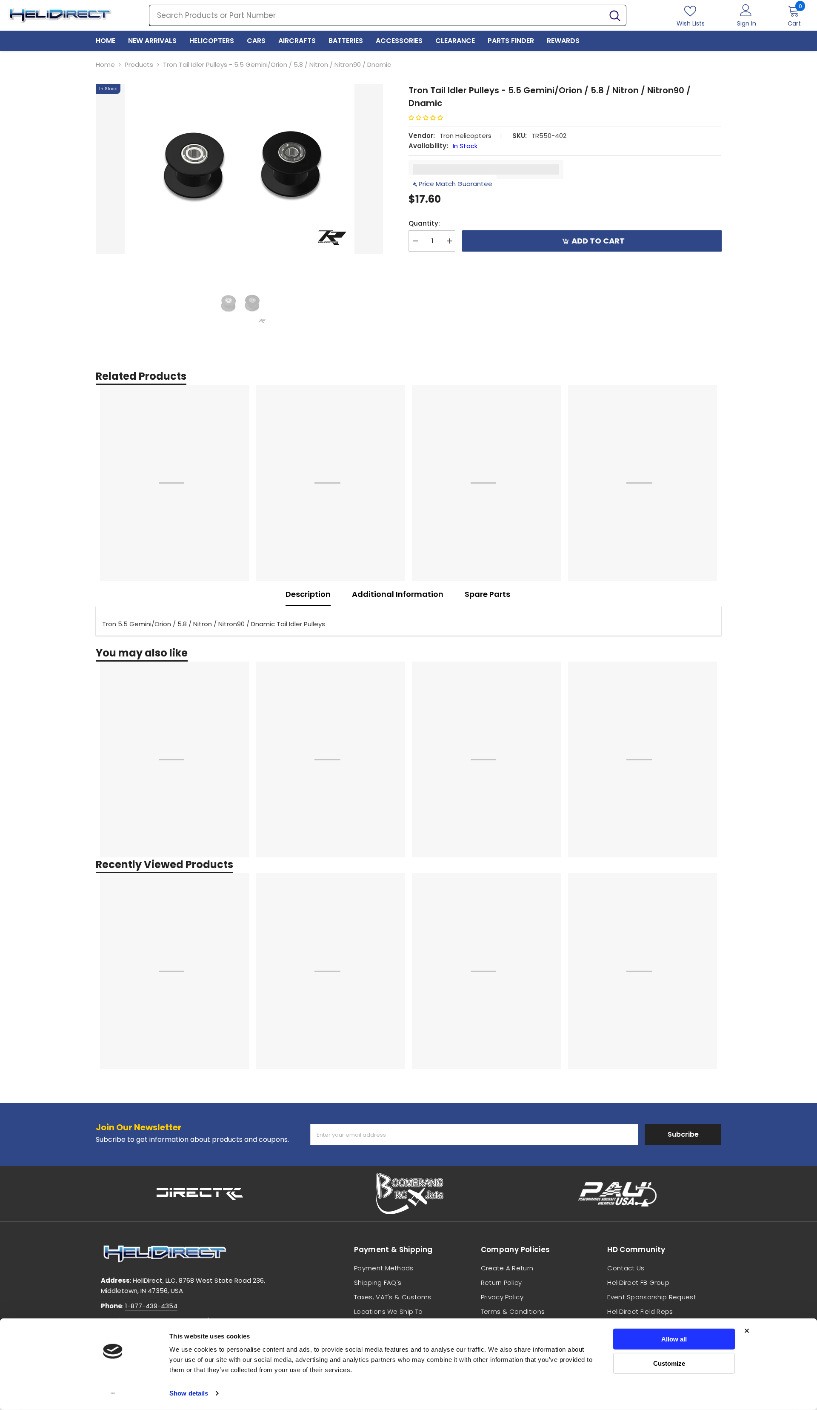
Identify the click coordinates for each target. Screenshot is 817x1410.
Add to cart (597, 240)
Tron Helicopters (465, 135)
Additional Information (397, 594)
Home (105, 64)
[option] (239, 169)
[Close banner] (747, 1331)
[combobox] (376, 15)
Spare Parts (487, 594)
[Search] (387, 15)
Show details (188, 1393)
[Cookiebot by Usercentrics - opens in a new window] (113, 1393)
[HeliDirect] (200, 1193)
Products (139, 64)
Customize (669, 1363)
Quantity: (424, 223)
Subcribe (683, 1134)
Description (308, 594)
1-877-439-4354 (151, 1305)
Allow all (674, 1339)
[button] (428, 118)
